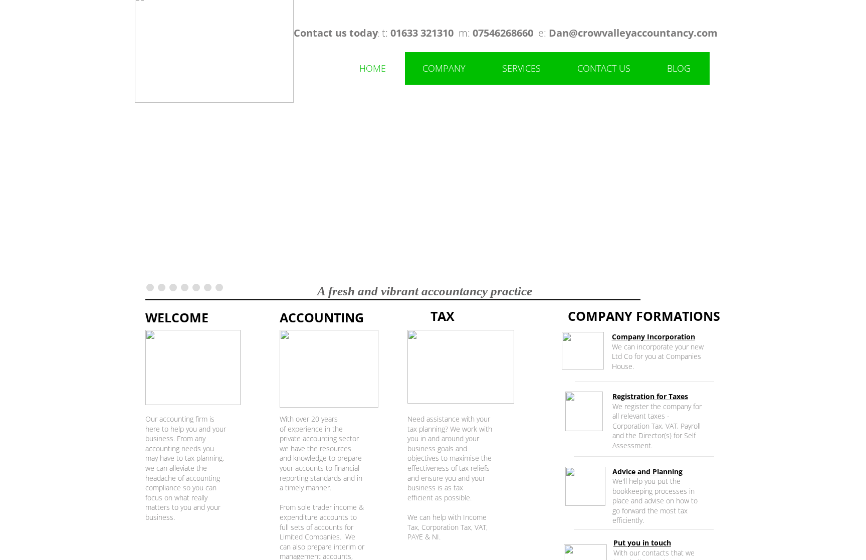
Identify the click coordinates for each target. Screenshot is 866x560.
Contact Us (603, 68)
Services (521, 68)
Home (372, 68)
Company (444, 68)
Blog (679, 68)
